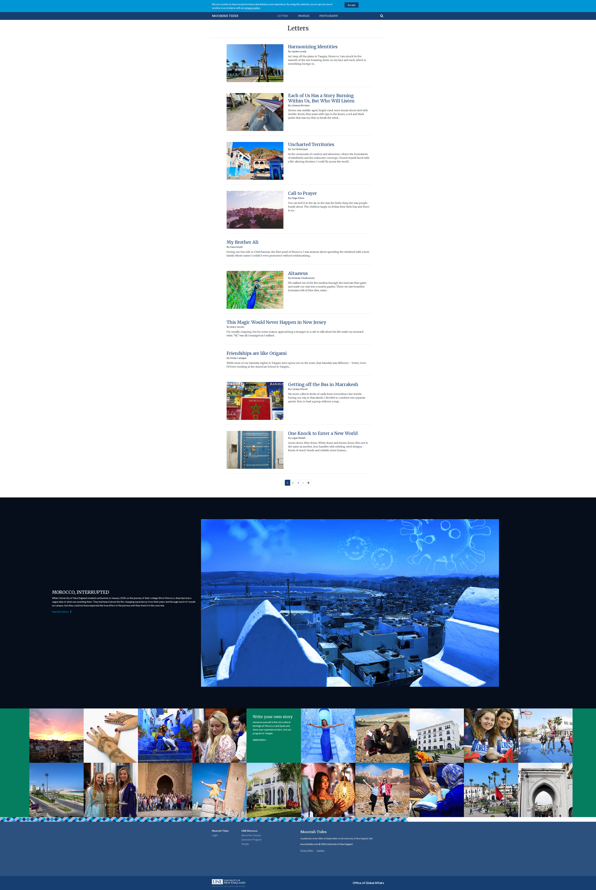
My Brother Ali (242, 242)
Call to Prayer (302, 193)
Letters (282, 15)
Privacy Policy (307, 850)
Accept (351, 4)
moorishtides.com (309, 844)
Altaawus (298, 273)
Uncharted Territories (311, 144)
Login (214, 835)
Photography (328, 15)
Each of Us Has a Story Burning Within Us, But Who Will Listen (321, 98)
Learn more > (259, 739)
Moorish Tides (225, 16)
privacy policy (252, 7)
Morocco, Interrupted (80, 592)
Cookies (321, 850)
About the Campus (251, 835)
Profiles (303, 15)
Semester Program (251, 839)
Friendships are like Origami (257, 353)
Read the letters (60, 611)
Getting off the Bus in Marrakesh (323, 384)
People (245, 843)
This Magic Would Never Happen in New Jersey (276, 322)
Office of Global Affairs (368, 883)
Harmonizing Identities (313, 46)
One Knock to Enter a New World (323, 433)
